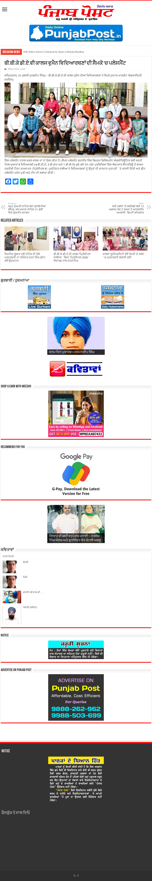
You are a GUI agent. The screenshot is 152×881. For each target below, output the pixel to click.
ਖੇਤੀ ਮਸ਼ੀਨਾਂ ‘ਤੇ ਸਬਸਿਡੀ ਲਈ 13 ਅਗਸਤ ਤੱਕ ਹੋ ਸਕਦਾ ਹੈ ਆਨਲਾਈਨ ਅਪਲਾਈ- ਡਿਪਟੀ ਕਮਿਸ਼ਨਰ (126, 208)
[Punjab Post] (76, 11)
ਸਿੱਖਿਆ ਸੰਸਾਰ (13, 69)
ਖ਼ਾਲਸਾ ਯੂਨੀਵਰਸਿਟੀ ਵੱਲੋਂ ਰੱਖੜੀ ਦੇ (38, 51)
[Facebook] (78, 875)
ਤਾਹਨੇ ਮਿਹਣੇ (8, 556)
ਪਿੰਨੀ (25, 577)
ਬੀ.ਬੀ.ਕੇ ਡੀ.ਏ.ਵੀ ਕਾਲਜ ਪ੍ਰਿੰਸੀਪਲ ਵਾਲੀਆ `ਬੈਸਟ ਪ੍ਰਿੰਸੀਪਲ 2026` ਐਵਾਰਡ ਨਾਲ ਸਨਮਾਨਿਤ (72, 257)
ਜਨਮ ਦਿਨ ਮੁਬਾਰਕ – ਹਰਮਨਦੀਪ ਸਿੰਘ (71, 352)
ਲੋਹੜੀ (25, 562)
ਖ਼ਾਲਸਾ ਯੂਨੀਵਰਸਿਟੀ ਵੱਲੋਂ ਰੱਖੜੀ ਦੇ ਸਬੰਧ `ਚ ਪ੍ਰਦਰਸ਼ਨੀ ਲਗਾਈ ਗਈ (123, 255)
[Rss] (74, 875)
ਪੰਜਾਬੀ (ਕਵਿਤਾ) (30, 607)
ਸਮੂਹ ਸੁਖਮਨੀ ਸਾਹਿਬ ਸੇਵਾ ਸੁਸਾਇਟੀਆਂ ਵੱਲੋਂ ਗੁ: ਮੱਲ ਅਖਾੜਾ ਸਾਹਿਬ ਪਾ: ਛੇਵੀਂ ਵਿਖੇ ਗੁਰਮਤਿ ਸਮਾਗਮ (27, 208)
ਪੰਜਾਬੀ (22, 69)
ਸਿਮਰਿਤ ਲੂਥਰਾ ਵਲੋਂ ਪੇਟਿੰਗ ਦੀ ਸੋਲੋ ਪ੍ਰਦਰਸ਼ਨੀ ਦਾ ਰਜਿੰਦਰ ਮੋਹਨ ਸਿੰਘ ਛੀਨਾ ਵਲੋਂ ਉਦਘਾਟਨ (24, 257)
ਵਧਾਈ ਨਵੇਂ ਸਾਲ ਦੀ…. (33, 592)
